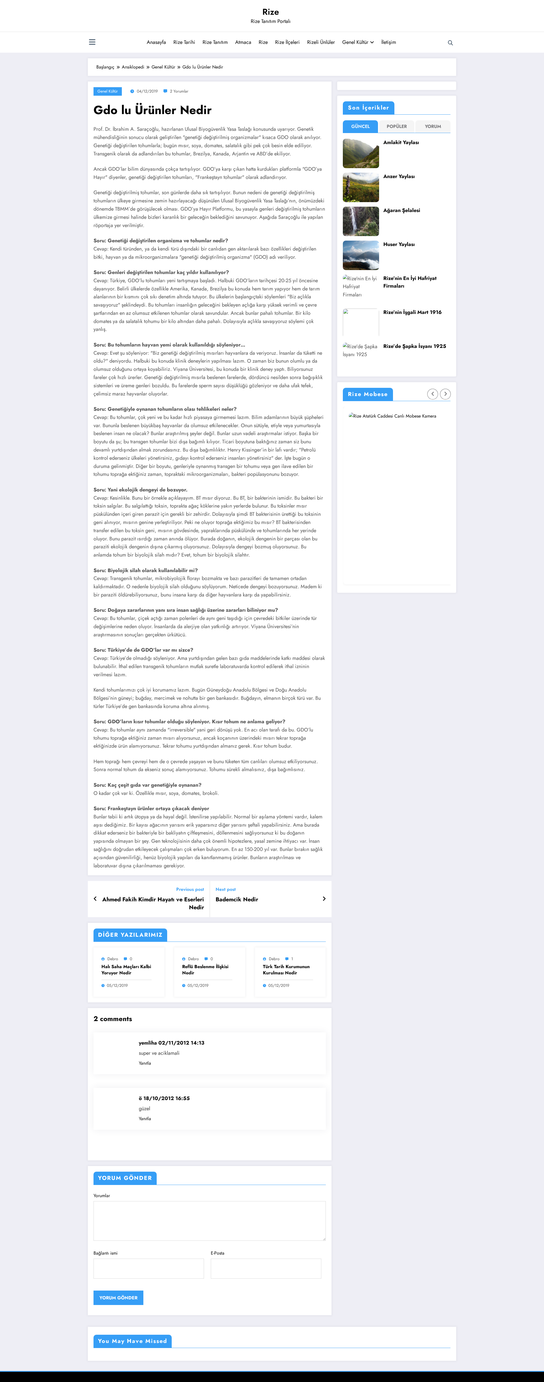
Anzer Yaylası (399, 176)
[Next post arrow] (324, 899)
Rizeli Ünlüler (321, 42)
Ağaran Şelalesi (401, 210)
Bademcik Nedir (237, 900)
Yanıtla (145, 1063)
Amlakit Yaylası (401, 142)
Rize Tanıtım (215, 42)
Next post (226, 889)
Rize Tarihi (184, 42)
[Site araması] (450, 43)
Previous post (190, 889)
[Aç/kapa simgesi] (92, 42)
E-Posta (217, 1253)
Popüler (397, 126)
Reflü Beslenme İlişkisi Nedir (205, 970)
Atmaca (243, 42)
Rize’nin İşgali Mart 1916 (412, 312)
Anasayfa (156, 42)
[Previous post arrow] (95, 899)
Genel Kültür (355, 42)
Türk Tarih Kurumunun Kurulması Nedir (286, 970)
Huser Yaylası (399, 244)
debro (112, 959)
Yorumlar (102, 1195)
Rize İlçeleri (287, 42)
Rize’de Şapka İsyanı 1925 (414, 346)
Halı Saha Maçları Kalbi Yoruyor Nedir (126, 970)
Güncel (360, 126)
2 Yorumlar (179, 91)
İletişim (388, 42)
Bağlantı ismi (106, 1253)
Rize (270, 12)
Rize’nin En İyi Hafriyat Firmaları (410, 282)
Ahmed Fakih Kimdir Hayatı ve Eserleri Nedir (153, 904)
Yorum (433, 126)
